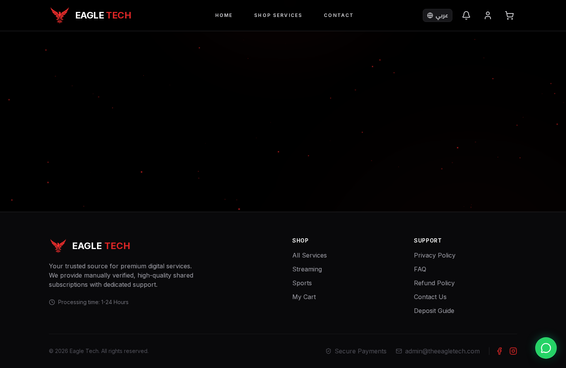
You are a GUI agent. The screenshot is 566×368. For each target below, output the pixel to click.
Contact (339, 15)
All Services (309, 255)
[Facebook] (499, 351)
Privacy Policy (434, 255)
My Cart (304, 297)
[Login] (488, 15)
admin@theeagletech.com (442, 351)
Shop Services (278, 15)
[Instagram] (513, 351)
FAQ (420, 269)
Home (224, 15)
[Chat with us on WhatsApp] (546, 348)
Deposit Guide (434, 310)
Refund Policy (434, 283)
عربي (441, 15)
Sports (302, 283)
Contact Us (430, 297)
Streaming (307, 269)
